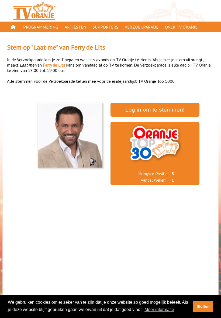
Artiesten (75, 27)
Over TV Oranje (181, 27)
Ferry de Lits (88, 47)
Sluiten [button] (203, 306)
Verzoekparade (141, 27)
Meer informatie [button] (159, 309)
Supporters (105, 27)
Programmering (40, 27)
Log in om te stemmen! (155, 109)
